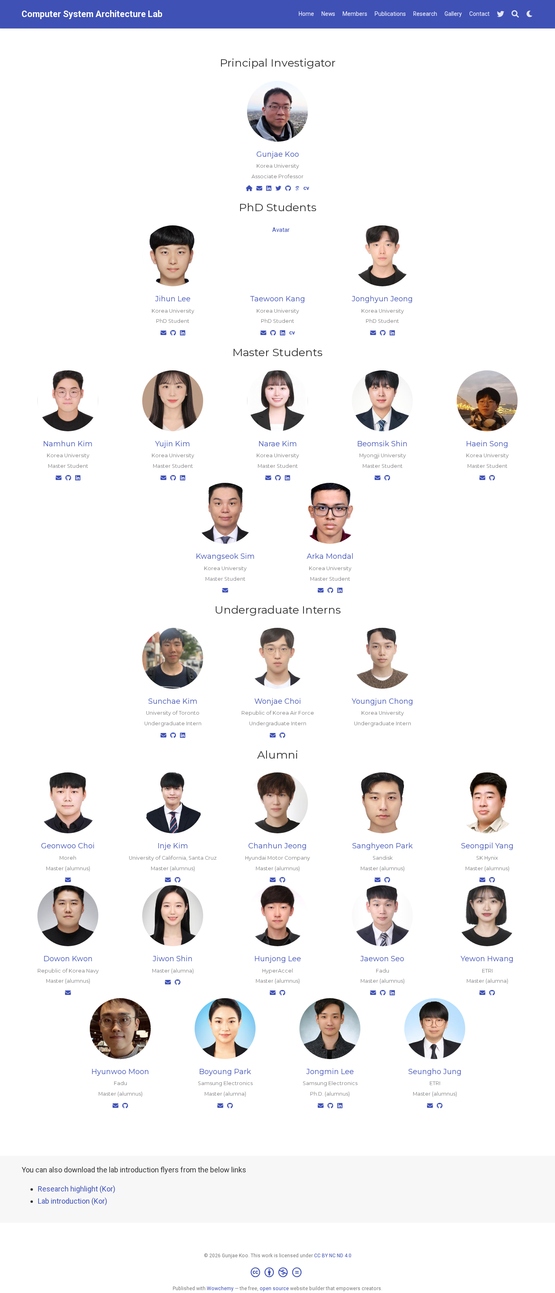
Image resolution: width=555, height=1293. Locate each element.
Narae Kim (277, 443)
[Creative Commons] (278, 1272)
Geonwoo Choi (68, 845)
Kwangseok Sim (225, 556)
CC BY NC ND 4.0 (332, 1255)
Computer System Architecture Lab (92, 14)
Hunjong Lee (277, 958)
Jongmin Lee (330, 1071)
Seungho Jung (435, 1071)
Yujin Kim (172, 443)
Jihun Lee (173, 298)
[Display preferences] (529, 14)
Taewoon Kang (277, 298)
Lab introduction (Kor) (72, 1201)
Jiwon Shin (173, 958)
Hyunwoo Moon (120, 1071)
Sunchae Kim (172, 701)
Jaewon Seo (382, 958)
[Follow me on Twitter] (500, 14)
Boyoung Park (225, 1071)
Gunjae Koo (277, 154)
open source (274, 1288)
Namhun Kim (68, 443)
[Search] (515, 14)
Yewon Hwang (487, 958)
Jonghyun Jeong (382, 298)
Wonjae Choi (277, 701)
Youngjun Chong (382, 701)
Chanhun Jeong (277, 845)
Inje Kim (173, 845)
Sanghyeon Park (382, 845)
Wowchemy (220, 1288)
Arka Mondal (330, 556)
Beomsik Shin (382, 443)
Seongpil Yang (487, 845)
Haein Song (487, 443)
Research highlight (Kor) (76, 1189)
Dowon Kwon (68, 958)
